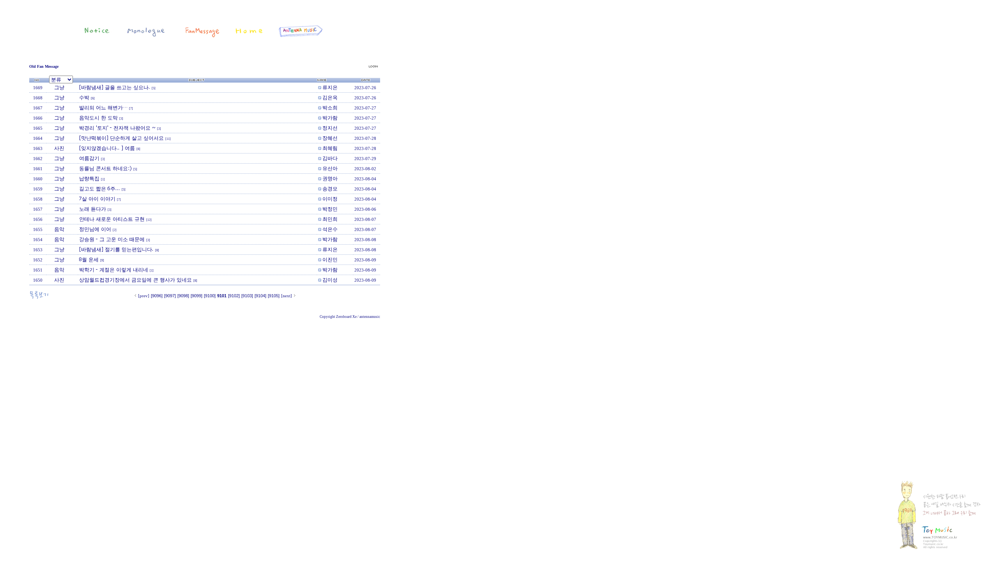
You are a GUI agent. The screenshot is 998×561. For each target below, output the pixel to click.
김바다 (330, 158)
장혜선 (330, 138)
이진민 (330, 259)
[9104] (260, 295)
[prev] (143, 295)
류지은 (330, 87)
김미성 (330, 279)
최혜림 (330, 148)
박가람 (330, 117)
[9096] (157, 295)
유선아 (330, 168)
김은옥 (330, 97)
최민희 (330, 219)
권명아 (330, 178)
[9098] (183, 295)
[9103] (247, 295)
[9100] (210, 295)
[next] (286, 295)
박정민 (330, 209)
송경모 (330, 188)
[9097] (170, 295)
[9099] (196, 295)
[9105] (274, 295)
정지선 (330, 128)
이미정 (330, 198)
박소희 (330, 107)
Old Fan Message (43, 66)
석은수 (330, 229)
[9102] (234, 295)
